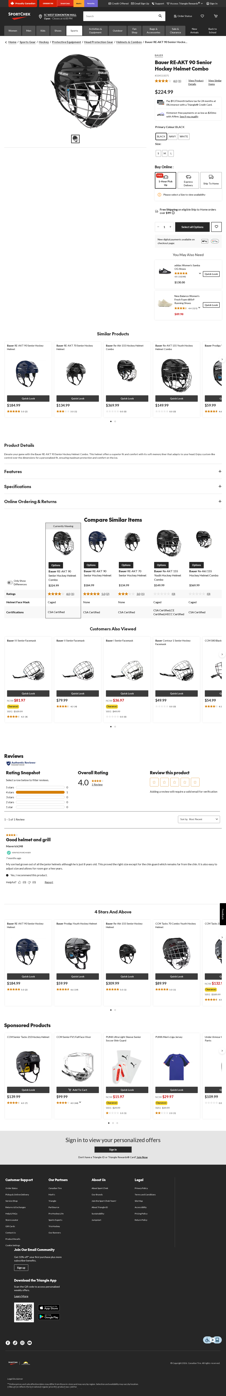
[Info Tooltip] (173, 213)
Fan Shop (134, 30)
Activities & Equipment (95, 30)
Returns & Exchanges (15, 1207)
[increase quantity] (170, 227)
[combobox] (202, 819)
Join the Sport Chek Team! (104, 1201)
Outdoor (118, 30)
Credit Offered (120, 3)
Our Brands (97, 1194)
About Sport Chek (100, 1188)
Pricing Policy (141, 1213)
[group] (25, 706)
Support (159, 3)
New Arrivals (194, 30)
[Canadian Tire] (48, 3)
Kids (42, 30)
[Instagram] (22, 1343)
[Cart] (216, 16)
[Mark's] (78, 3)
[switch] (12, 582)
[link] (169, 81)
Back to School (213, 30)
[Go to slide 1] (75, 139)
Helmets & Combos (129, 42)
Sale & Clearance (175, 30)
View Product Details (196, 82)
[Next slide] (222, 359)
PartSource (54, 1207)
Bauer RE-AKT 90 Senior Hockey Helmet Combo (183, 65)
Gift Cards (10, 1226)
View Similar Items (215, 82)
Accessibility (141, 1207)
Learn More (21, 1296)
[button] (160, 16)
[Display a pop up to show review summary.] (201, 274)
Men (28, 30)
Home (12, 42)
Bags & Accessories (153, 30)
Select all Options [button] (192, 227)
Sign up (21, 1267)
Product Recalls (12, 1239)
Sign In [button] (214, 3)
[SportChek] (65, 3)
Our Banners (55, 1232)
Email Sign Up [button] (142, 3)
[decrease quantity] (158, 227)
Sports (74, 30)
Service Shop (11, 1201)
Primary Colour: (165, 127)
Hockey (44, 42)
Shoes (58, 30)
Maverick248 (14, 846)
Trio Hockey (54, 1226)
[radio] (161, 136)
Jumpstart (96, 1220)
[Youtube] (29, 1343)
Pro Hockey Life (56, 1213)
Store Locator (11, 1220)
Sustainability (98, 1213)
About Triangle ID (100, 1207)
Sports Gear (28, 42)
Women (12, 30)
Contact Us (10, 1232)
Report (49, 882)
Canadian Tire (55, 1188)
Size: (158, 143)
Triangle (52, 1201)
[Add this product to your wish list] (216, 227)
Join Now (142, 1157)
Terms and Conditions (145, 1194)
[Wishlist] (202, 16)
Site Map (139, 1201)
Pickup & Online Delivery (17, 1194)
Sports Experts (55, 1220)
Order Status (184, 15)
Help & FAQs (11, 1213)
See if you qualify (189, 116)
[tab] (165, 180)
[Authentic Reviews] (21, 763)
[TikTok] (15, 1343)
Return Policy (141, 1220)
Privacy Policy (141, 1188)
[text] (28, 411)
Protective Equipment (66, 42)
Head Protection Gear (98, 42)
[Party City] (91, 3)
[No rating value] (162, 594)
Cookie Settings (12, 1245)
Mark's (52, 1194)
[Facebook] (8, 1343)
